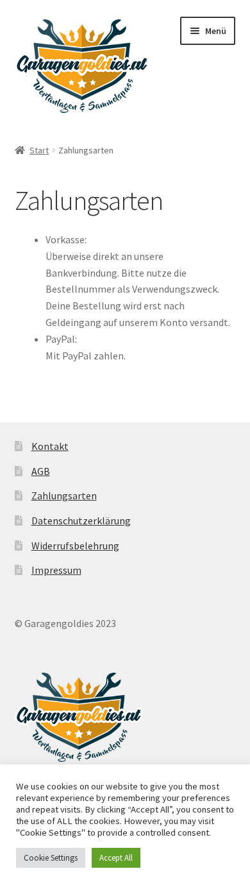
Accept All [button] (116, 857)
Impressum (56, 570)
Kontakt (50, 446)
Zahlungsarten (64, 495)
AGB (40, 471)
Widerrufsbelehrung (75, 545)
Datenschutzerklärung (81, 520)
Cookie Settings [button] (51, 857)
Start (39, 150)
